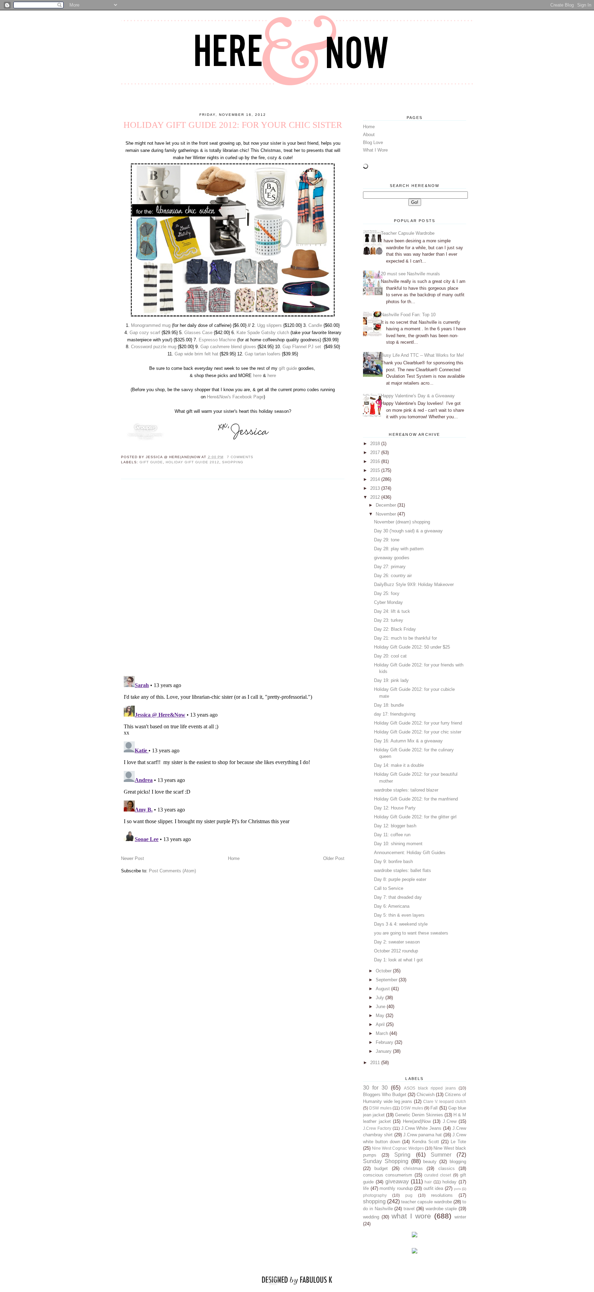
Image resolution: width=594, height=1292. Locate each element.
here (257, 375)
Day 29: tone (386, 539)
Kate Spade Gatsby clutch (262, 332)
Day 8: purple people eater (400, 879)
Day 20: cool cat (390, 656)
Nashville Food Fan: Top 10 (408, 314)
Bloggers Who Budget (384, 1094)
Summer (441, 1155)
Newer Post (132, 858)
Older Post (333, 858)
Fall (434, 1108)
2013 (375, 488)
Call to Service (388, 888)
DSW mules (380, 1108)
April (381, 1024)
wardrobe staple (441, 1208)
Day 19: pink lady (391, 680)
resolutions (442, 1195)
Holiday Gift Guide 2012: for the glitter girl (415, 816)
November (386, 514)
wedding (371, 1216)
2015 (375, 470)
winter (460, 1216)
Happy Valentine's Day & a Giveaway (418, 395)
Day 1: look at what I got (398, 959)
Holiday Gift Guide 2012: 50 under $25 (412, 647)
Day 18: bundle (389, 705)
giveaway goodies (391, 557)
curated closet (437, 1175)
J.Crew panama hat (422, 1134)
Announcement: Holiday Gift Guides (410, 852)
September (387, 979)
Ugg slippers (269, 325)
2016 (375, 461)
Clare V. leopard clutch (444, 1101)
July (380, 997)
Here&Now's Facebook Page (235, 396)
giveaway (397, 1181)
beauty (430, 1161)
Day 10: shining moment (398, 843)
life (366, 1188)
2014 (375, 479)
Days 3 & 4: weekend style (401, 924)
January (384, 1051)
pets (457, 1189)
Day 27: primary (390, 566)
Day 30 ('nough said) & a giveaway (408, 530)
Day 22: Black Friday (395, 629)
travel (409, 1208)
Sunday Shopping (385, 1161)
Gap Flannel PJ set (302, 346)
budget (381, 1168)
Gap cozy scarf (145, 332)
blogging (458, 1161)
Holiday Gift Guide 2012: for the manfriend (416, 799)
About (369, 134)
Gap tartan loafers (262, 353)
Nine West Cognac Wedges (398, 1148)
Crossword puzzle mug (153, 346)
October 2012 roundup (396, 950)
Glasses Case (198, 332)
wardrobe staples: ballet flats (402, 870)
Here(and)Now (417, 1121)
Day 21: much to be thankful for (405, 638)
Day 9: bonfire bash (393, 861)
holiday (449, 1181)
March (382, 1033)
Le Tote (458, 1141)
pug (408, 1195)
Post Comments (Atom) (172, 870)
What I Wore (375, 150)
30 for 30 (375, 1088)
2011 (375, 1062)
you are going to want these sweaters (411, 933)
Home (234, 858)
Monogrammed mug (150, 325)
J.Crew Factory (377, 1128)
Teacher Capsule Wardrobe (407, 233)
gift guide (288, 368)
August (383, 988)
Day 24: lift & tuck (392, 611)
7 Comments (240, 457)
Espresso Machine (217, 339)
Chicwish (425, 1094)
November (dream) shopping (402, 521)
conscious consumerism (387, 1175)
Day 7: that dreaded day (398, 897)
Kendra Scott (425, 1141)
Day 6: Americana (391, 906)
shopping (232, 462)
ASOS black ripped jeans (430, 1088)
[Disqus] (232, 577)
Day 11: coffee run (392, 834)
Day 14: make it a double (399, 765)
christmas (413, 1168)
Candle (315, 325)
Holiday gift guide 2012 (192, 462)
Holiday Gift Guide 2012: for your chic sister (417, 732)
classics (446, 1168)
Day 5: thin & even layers (399, 915)
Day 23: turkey (388, 620)
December (386, 505)
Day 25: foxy (386, 593)
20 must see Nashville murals (410, 273)
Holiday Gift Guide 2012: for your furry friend (418, 723)
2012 (375, 497)
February (385, 1042)
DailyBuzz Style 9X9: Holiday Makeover (414, 584)
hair (428, 1182)
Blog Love (373, 142)
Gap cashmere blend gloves (228, 346)
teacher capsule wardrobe (426, 1201)
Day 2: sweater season (397, 942)
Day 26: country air (393, 575)
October (384, 970)
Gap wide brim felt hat (196, 353)
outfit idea (433, 1188)
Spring (402, 1155)
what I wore (411, 1216)
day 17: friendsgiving (394, 714)
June (381, 1006)
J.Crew (449, 1121)
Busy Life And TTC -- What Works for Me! (422, 355)
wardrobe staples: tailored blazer (406, 790)
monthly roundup (396, 1188)
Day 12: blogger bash (395, 825)
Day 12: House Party (395, 807)
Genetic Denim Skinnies (419, 1114)
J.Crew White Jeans (421, 1128)
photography (375, 1195)
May (381, 1015)
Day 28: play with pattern (399, 548)
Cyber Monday (388, 602)
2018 (375, 443)
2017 (375, 452)
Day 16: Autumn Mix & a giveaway (408, 740)
